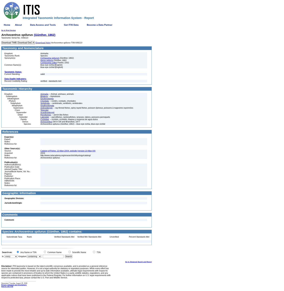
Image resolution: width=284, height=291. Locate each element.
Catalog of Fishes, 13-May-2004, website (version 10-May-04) (67, 151)
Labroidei (44, 117)
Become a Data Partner (99, 25)
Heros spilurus (46, 60)
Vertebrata (45, 103)
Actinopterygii (46, 108)
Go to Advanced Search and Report (138, 262)
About (18, 25)
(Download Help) (43, 43)
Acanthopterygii (47, 112)
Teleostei (44, 110)
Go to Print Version (8, 30)
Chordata (44, 101)
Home (7, 25)
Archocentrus (46, 122)
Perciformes (45, 115)
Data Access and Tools (43, 25)
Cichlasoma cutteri (48, 63)
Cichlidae (44, 119)
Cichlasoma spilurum (49, 58)
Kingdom (22, 256)
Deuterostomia (47, 99)
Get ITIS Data (71, 25)
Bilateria (44, 96)
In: (3, 256)
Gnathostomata (47, 105)
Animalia (44, 94)
